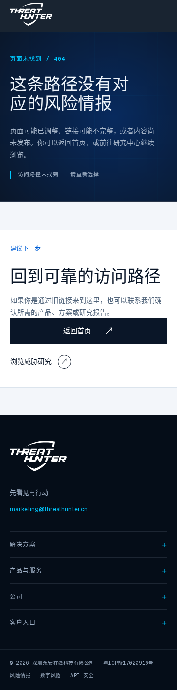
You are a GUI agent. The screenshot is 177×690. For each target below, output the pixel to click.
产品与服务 (26, 571)
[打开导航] (156, 16)
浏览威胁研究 (39, 361)
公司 (16, 597)
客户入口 (23, 623)
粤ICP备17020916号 (128, 663)
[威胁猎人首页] (31, 16)
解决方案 (23, 544)
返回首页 (88, 331)
